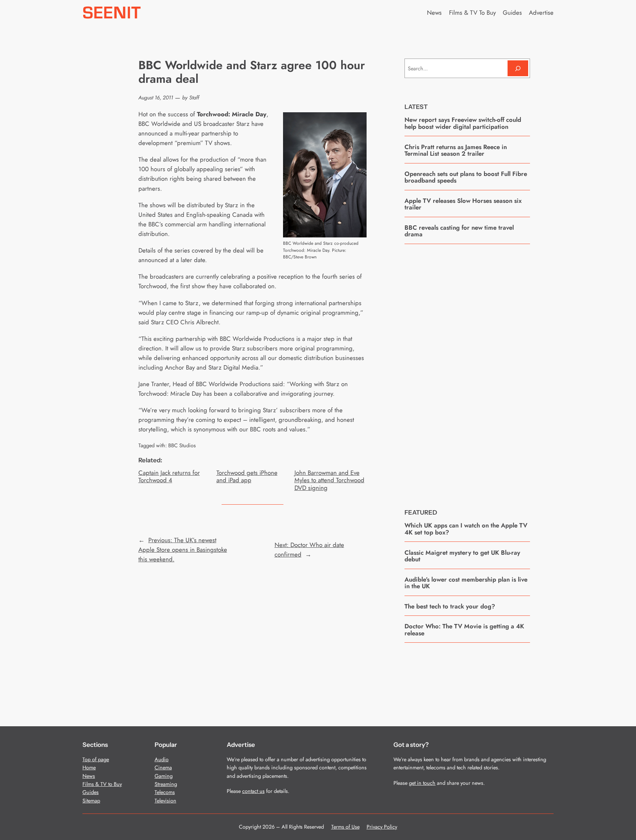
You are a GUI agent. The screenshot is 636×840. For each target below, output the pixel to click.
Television (165, 800)
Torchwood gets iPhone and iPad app (247, 476)
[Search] (518, 68)
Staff (194, 97)
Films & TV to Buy (102, 784)
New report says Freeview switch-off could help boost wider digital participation (462, 123)
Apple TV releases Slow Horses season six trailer (463, 204)
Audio (162, 759)
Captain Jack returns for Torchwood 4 (169, 476)
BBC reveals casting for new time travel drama (459, 231)
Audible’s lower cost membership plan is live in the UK (465, 583)
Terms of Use (345, 826)
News (88, 776)
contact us (253, 791)
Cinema (163, 767)
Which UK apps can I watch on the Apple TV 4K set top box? (465, 529)
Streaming (166, 784)
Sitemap (91, 800)
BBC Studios (182, 445)
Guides (90, 792)
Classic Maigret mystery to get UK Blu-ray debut (462, 556)
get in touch (422, 783)
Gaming (164, 776)
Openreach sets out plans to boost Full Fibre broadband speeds (465, 177)
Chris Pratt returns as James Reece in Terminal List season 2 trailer (455, 150)
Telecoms (165, 792)
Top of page (95, 759)
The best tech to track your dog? (449, 606)
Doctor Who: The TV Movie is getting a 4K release (464, 629)
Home (89, 767)
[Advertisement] (467, 370)
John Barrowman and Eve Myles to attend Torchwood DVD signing (329, 480)
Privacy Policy (382, 826)
